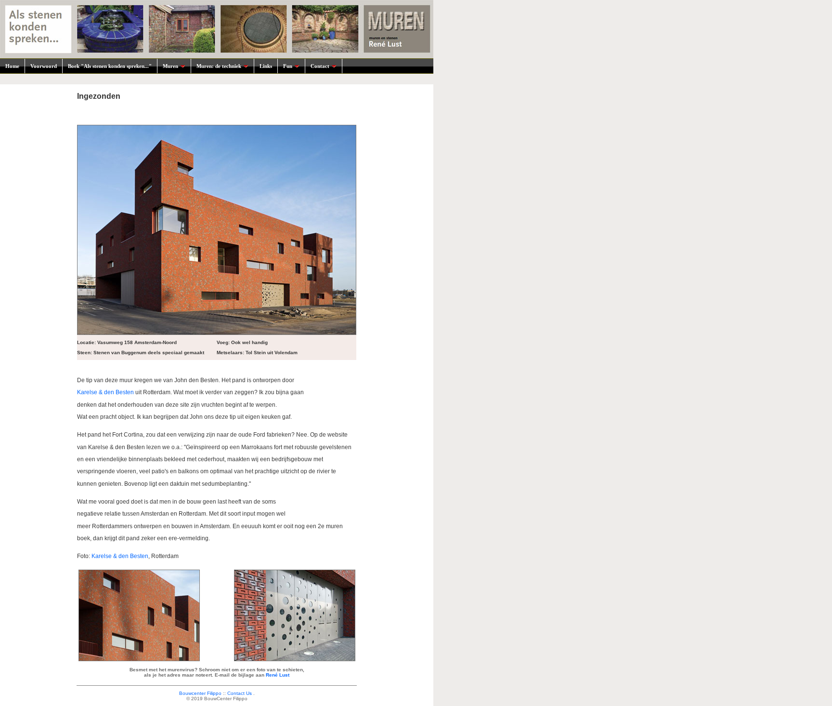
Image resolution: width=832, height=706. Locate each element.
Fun (287, 66)
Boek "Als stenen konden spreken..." (110, 66)
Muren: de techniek (218, 66)
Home (12, 66)
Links (266, 66)
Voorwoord (43, 66)
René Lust (277, 675)
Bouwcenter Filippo (200, 693)
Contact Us (239, 693)
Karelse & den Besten (105, 392)
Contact (320, 66)
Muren (170, 66)
